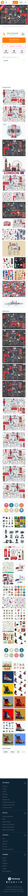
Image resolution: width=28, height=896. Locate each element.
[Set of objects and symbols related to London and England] (8, 293)
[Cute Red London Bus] (7, 232)
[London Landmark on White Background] (13, 165)
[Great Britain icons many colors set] (8, 692)
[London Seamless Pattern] (8, 265)
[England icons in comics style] (8, 728)
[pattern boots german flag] (8, 874)
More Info (6, 60)
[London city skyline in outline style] (13, 357)
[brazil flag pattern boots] (8, 861)
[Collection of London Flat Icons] (13, 802)
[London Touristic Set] (8, 775)
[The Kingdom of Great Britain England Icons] (9, 824)
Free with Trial (14, 40)
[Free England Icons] (13, 279)
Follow (23, 34)
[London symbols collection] (8, 317)
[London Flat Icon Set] (13, 562)
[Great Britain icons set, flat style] (8, 588)
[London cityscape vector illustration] (13, 343)
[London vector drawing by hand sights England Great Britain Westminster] (8, 645)
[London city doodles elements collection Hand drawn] (8, 305)
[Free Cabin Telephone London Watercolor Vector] (13, 130)
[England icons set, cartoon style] (8, 680)
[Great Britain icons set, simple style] (8, 576)
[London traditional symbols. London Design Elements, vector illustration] (8, 763)
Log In (20, 2)
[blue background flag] (8, 836)
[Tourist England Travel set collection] (8, 329)
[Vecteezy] (2, 2)
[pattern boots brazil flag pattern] (7, 787)
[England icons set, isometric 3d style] (8, 739)
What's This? (16, 57)
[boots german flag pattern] (8, 886)
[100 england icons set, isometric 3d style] (8, 633)
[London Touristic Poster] (7, 815)
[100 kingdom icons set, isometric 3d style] (8, 751)
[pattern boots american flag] (8, 849)
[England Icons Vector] (13, 602)
